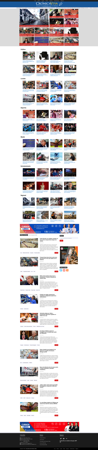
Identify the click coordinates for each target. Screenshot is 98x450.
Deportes (51, 0)
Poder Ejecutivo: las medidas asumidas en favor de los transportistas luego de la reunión (56, 44)
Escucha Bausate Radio (43, 444)
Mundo (47, 0)
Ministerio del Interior (26, 252)
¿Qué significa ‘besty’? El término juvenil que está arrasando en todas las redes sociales (26, 35)
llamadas (31, 380)
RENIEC (30, 362)
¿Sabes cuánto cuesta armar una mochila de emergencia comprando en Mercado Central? (49, 386)
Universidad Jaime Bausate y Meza (45, 441)
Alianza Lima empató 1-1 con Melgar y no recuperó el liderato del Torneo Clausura (70, 16)
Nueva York (38, 290)
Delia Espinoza (26, 345)
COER (24, 397)
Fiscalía (34, 326)
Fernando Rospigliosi (33, 345)
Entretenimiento (56, 0)
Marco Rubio (33, 290)
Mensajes (35, 380)
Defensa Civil (28, 397)
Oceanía (32, 415)
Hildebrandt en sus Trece (40, 326)
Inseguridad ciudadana (26, 271)
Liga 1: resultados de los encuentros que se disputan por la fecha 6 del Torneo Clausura (56, 26)
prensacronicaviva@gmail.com (27, 443)
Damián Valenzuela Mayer (28, 326)
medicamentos (26, 308)
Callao (21, 271)
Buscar (61, 240)
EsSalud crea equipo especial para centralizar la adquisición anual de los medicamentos (48, 296)
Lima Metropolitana (25, 362)
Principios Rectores (43, 437)
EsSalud (21, 308)
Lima (21, 252)
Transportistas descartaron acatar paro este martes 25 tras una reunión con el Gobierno (70, 44)
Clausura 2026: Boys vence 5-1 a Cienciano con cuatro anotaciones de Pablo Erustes (70, 26)
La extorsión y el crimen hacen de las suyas (56, 16)
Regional (62, 0)
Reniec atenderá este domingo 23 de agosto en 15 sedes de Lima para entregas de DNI (48, 351)
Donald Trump (22, 290)
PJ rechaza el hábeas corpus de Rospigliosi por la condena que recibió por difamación (48, 332)
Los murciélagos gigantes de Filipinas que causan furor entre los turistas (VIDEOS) (49, 403)
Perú (34, 271)
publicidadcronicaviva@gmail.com (31, 444)
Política (39, 0)
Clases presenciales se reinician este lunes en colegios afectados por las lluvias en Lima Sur (56, 35)
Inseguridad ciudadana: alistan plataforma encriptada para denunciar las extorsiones (70, 35)
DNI (21, 362)
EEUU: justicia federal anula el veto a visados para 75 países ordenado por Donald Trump (48, 277)
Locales (43, 0)
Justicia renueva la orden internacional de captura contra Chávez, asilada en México (26, 44)
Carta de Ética (42, 439)
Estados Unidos (28, 290)
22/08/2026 (41, 261)
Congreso (21, 326)
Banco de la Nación (23, 380)
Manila (25, 415)
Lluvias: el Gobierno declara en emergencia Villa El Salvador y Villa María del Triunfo (41, 35)
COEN (21, 397)
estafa (28, 380)
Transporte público (37, 252)
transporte (31, 252)
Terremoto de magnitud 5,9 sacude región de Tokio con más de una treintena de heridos (41, 44)
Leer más (56, 252)
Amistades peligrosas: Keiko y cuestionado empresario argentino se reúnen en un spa (48, 314)
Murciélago (28, 415)
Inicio (35, 0)
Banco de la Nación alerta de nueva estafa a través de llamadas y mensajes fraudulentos (49, 368)
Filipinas (21, 415)
